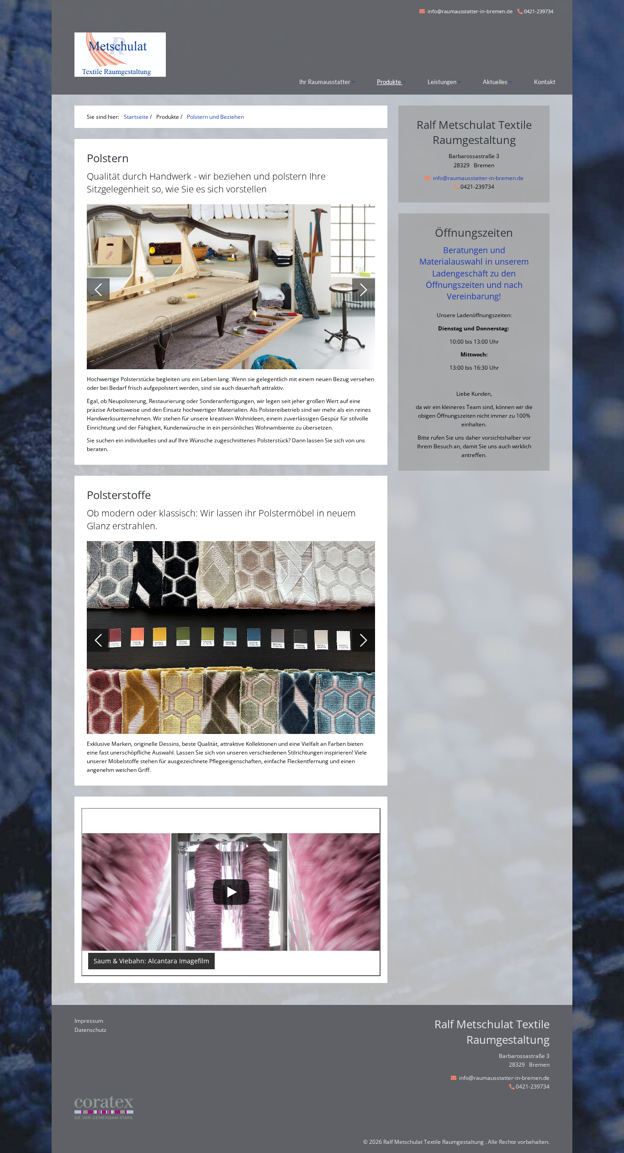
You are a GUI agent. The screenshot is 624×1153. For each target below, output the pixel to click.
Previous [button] (98, 289)
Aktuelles (496, 81)
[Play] (231, 892)
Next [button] (363, 289)
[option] (231, 289)
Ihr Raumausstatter (325, 81)
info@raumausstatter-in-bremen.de (469, 11)
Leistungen (443, 81)
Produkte (389, 81)
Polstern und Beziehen (215, 117)
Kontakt (544, 81)
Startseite (136, 117)
